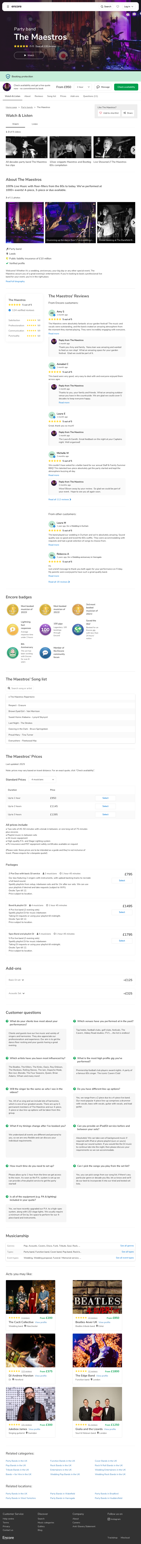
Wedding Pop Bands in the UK (65, 1474)
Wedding (28, 1257)
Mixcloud (125, 1537)
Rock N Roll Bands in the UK (109, 1465)
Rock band (78, 1251)
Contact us (8, 1530)
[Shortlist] (117, 6)
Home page (11, 107)
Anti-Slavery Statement (84, 1526)
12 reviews (92, 1371)
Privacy (6, 1526)
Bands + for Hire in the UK (18, 1474)
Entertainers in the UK (61, 1469)
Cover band (56, 1251)
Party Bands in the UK (16, 1460)
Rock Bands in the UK (60, 1465)
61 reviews (92, 1425)
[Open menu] (8, 6)
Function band (42, 1251)
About (76, 1518)
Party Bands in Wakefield (62, 1493)
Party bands (27, 107)
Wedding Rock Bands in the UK (110, 1474)
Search (107, 6)
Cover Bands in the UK (106, 1460)
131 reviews (26, 1425)
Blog (40, 1530)
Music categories (46, 1522)
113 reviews (26, 1371)
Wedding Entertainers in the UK (110, 1469)
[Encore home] (16, 7)
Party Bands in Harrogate (62, 1498)
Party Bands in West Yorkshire (21, 1498)
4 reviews (25, 1318)
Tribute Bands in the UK (17, 1469)
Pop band (67, 1251)
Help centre (8, 1518)
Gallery (41, 1526)
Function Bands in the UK (62, 1460)
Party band (29, 1251)
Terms (6, 1522)
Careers (76, 1522)
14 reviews (92, 1318)
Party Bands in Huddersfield (108, 1498)
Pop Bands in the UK (16, 1465)
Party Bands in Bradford (106, 1493)
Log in (127, 6)
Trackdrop (112, 1537)
